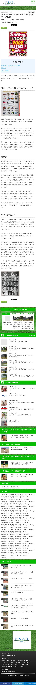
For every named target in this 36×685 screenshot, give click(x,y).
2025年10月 (12, 499)
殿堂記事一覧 (12, 671)
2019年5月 (25, 536)
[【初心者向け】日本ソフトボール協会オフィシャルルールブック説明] (5, 602)
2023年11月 (12, 508)
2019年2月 (11, 539)
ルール (13, 662)
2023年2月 (11, 513)
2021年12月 (18, 520)
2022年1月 (11, 520)
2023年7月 (11, 511)
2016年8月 (11, 555)
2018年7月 (4, 543)
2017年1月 (4, 553)
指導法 (28, 664)
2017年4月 (18, 550)
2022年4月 (25, 518)
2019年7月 (11, 536)
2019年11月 (12, 534)
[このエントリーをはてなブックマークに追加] (30, 683)
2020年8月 (11, 529)
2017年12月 (18, 546)
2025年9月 (19, 499)
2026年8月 (4, 494)
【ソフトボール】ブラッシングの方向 (21, 578)
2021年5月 (11, 525)
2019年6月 (18, 536)
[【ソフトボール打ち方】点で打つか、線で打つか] (5, 628)
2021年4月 (18, 525)
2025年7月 (4, 501)
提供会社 (4, 671)
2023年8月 (4, 511)
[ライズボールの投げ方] (5, 595)
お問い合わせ (11, 655)
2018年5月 (18, 543)
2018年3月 (32, 543)
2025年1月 (32, 501)
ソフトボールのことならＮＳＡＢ (9, 7)
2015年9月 (11, 557)
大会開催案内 (5, 664)
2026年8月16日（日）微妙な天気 (7, 323)
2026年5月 (25, 494)
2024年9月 (27, 504)
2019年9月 (27, 534)
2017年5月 (11, 550)
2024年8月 (4, 506)
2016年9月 (4, 555)
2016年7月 (18, 555)
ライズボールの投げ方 (17, 592)
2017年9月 (12, 548)
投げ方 (14, 313)
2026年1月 (18, 497)
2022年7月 (4, 518)
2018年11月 (4, 541)
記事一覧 (32, 335)
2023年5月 (25, 511)
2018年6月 (11, 543)
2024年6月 (18, 506)
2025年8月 (26, 499)
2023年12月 (4, 508)
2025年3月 (25, 501)
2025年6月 (11, 501)
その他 (20, 7)
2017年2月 (32, 550)
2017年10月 (4, 548)
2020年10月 (26, 527)
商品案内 (30, 313)
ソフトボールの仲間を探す (23, 660)
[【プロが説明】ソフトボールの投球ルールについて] (5, 568)
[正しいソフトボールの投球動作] (5, 621)
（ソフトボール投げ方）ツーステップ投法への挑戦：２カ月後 (22, 572)
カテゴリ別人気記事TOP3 (28, 332)
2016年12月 (11, 553)
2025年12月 (25, 497)
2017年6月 (4, 550)
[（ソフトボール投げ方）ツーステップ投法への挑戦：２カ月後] (5, 575)
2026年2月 (11, 497)
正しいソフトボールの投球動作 (19, 618)
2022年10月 (12, 515)
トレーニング (5, 662)
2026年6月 (18, 494)
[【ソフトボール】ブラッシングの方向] (5, 581)
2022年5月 (18, 518)
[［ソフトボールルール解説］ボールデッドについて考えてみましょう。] (5, 607)
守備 (12, 664)
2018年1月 (11, 546)
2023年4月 (32, 511)
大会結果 (25, 662)
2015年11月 (4, 557)
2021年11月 (26, 520)
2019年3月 (4, 539)
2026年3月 (4, 497)
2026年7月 (11, 494)
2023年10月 (19, 508)
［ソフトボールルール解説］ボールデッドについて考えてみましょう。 (22, 606)
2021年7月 (25, 522)
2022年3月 (32, 518)
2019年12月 (4, 534)
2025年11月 (4, 499)
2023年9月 (27, 508)
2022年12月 (25, 513)
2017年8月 (19, 548)
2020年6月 (25, 529)
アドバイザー (5, 660)
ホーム (3, 655)
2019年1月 (18, 539)
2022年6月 (11, 518)
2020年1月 (25, 532)
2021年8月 (19, 522)
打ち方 (22, 313)
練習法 (22, 666)
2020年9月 (4, 529)
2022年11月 (4, 515)
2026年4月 (32, 494)
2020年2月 (18, 532)
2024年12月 (4, 504)
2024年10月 (19, 504)
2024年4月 (32, 506)
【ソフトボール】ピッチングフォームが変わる (22, 612)
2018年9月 (19, 541)
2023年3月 (4, 513)
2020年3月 (11, 532)
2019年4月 (32, 536)
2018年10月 (12, 541)
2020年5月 (32, 529)
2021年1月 (4, 527)
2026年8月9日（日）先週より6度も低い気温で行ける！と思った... (18, 325)
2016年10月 (26, 553)
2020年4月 (4, 532)
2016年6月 (25, 555)
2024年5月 (25, 506)
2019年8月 (4, 536)
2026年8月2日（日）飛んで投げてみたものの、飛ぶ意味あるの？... (28, 325)
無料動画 (4, 666)
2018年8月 (26, 541)
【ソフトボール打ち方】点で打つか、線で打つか (22, 626)
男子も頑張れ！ (5, 70)
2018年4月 (25, 543)
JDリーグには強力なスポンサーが (10, 65)
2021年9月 (12, 522)
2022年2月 (4, 520)
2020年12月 (11, 527)
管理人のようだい (13, 666)
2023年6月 (18, 511)
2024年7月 (11, 506)
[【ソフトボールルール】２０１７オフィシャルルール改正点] (5, 588)
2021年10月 (4, 522)
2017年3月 (25, 550)
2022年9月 (19, 515)
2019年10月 (19, 534)
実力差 (3, 68)
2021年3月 (25, 525)
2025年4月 (18, 501)
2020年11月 (19, 527)
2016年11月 (19, 553)
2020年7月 (18, 529)
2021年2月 (32, 525)
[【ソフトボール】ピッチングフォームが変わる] (5, 614)
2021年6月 (4, 525)
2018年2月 (4, 546)
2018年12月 (25, 539)
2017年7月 (25, 548)
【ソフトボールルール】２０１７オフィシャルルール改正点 (22, 586)
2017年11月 (26, 546)
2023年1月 (18, 513)
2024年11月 (12, 504)
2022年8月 (26, 515)
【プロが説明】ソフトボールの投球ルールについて (22, 566)
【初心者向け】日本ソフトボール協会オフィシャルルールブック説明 (22, 599)
